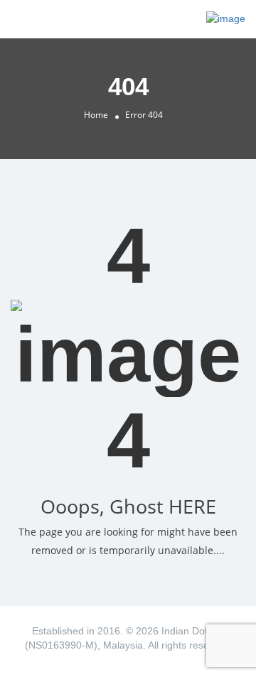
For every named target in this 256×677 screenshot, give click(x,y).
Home (96, 115)
